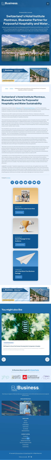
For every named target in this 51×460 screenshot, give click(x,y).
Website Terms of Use (25, 440)
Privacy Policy (25, 444)
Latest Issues (25, 426)
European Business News (8, 342)
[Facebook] (17, 182)
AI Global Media (34, 370)
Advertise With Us (25, 430)
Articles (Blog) (25, 424)
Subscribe (24, 438)
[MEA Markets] (38, 377)
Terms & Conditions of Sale (25, 442)
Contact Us (17, 269)
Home (6, 88)
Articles (11, 88)
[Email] (34, 182)
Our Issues (17, 206)
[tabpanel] (25, 334)
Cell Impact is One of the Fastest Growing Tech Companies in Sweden (21, 346)
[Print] (38, 182)
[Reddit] (25, 182)
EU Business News (19, 453)
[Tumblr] (30, 182)
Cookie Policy (26, 446)
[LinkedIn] (21, 182)
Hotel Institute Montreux (29, 108)
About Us (25, 422)
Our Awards (17, 237)
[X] (12, 182)
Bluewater (18, 108)
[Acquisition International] (19, 377)
